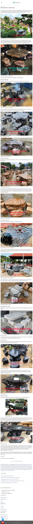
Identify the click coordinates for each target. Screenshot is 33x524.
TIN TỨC (16, 521)
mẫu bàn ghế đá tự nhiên (27, 469)
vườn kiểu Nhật (23, 12)
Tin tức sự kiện (3, 6)
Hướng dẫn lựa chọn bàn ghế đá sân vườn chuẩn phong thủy (10, 477)
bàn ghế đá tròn (25, 465)
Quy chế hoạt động (3, 509)
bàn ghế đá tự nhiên (24, 446)
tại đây (5, 453)
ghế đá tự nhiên (26, 468)
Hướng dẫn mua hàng (4, 514)
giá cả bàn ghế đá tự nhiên (5, 469)
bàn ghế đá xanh (8, 468)
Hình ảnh (2, 502)
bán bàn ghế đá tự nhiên (17, 464)
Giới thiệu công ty (3, 499)
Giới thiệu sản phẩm (4, 497)
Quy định (2, 506)
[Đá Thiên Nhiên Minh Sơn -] (16, 2)
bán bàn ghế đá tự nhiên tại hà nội (24, 464)
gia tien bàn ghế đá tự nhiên (20, 469)
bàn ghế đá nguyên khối (14, 465)
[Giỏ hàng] (31, 2)
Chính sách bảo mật (4, 511)
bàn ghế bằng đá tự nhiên (8, 465)
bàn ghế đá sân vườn (20, 465)
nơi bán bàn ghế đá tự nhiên (10, 470)
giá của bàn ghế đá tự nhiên (12, 469)
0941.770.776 (7, 491)
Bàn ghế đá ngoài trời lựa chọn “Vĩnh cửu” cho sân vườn (9, 479)
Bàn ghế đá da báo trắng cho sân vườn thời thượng (9, 482)
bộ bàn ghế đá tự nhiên (20, 468)
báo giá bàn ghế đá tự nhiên (13, 468)
